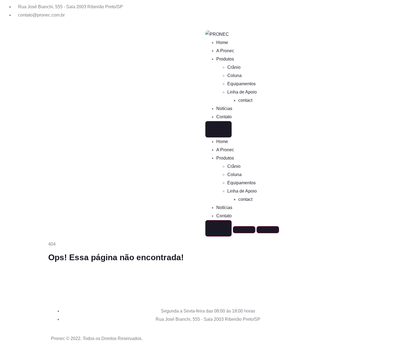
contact (245, 100)
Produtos (225, 59)
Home (222, 42)
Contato (224, 116)
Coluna (234, 75)
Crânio (234, 67)
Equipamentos (241, 83)
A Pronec (225, 50)
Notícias (224, 108)
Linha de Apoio (242, 92)
